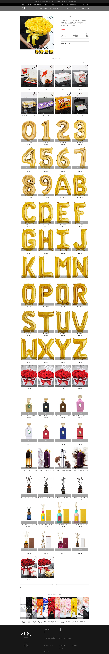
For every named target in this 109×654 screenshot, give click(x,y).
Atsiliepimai (55, 4)
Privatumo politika (76, 643)
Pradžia (22, 12)
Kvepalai (57, 62)
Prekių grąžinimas (76, 646)
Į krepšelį (30, 85)
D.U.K (49, 4)
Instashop (74, 8)
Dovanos (65, 8)
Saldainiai (23, 62)
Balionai (35, 62)
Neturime (46, 85)
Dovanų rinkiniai (84, 62)
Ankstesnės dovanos (29, 588)
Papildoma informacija (66, 43)
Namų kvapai (43, 8)
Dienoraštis (82, 8)
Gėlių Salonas (37, 4)
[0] (88, 8)
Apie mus (44, 4)
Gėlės (35, 8)
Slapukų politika (75, 645)
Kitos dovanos (81, 588)
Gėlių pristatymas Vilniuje (49, 643)
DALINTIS (70, 40)
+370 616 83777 (72, 4)
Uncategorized (29, 12)
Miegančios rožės (55, 8)
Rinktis (29, 495)
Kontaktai (62, 4)
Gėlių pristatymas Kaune (49, 645)
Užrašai (46, 62)
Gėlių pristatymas (27, 4)
